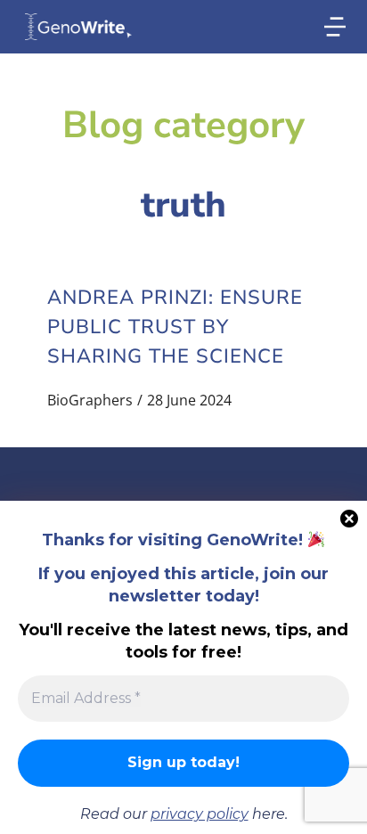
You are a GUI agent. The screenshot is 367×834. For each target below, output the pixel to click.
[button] (335, 26)
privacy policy (200, 813)
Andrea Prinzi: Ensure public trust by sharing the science (175, 327)
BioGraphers (90, 400)
